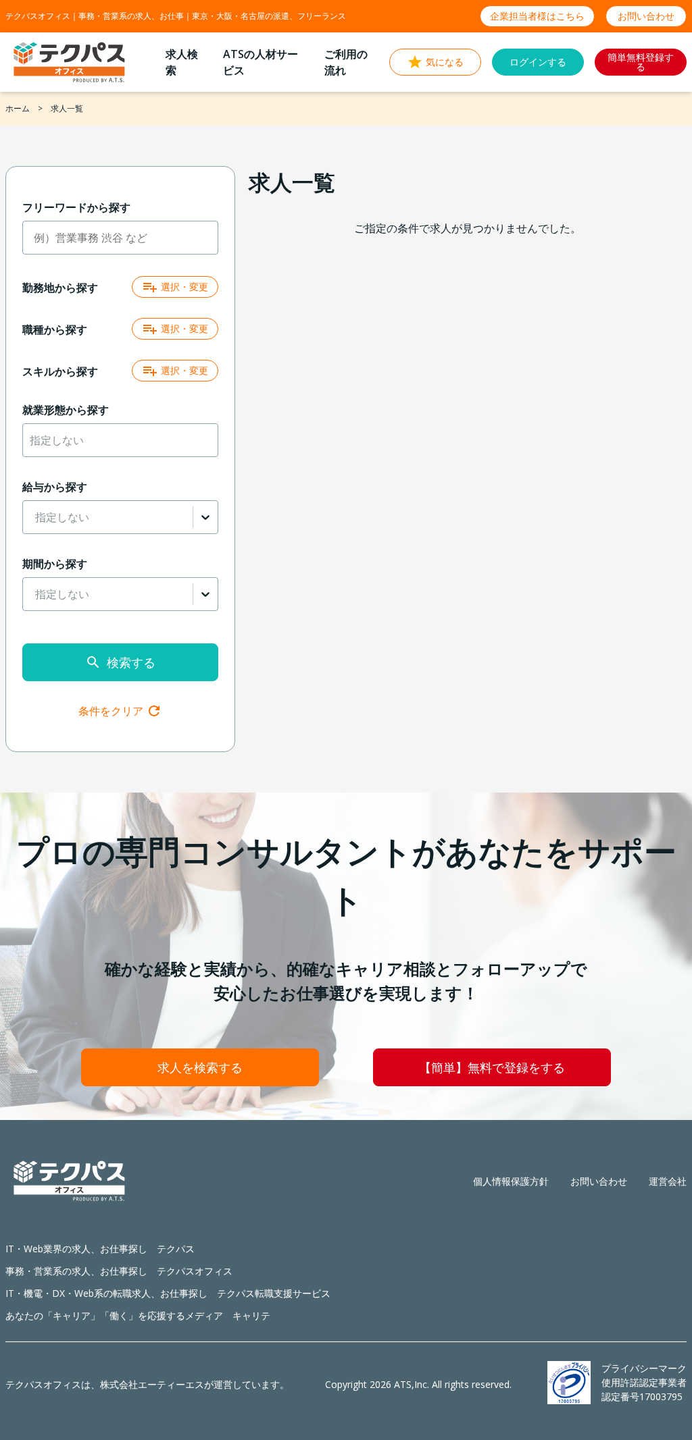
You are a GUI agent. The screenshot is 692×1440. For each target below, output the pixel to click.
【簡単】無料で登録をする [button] (492, 1067)
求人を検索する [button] (200, 1067)
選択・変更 (184, 286)
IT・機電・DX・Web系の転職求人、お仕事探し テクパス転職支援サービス (167, 1293)
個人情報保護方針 (511, 1181)
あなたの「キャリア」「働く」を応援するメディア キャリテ (137, 1315)
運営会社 (668, 1181)
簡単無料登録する (641, 62)
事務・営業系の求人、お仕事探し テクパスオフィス (118, 1270)
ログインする (538, 61)
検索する (131, 662)
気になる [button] (445, 61)
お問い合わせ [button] (646, 15)
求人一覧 (67, 108)
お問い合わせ (598, 1181)
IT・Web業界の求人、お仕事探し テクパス (100, 1248)
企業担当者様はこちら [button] (537, 15)
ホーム (17, 108)
